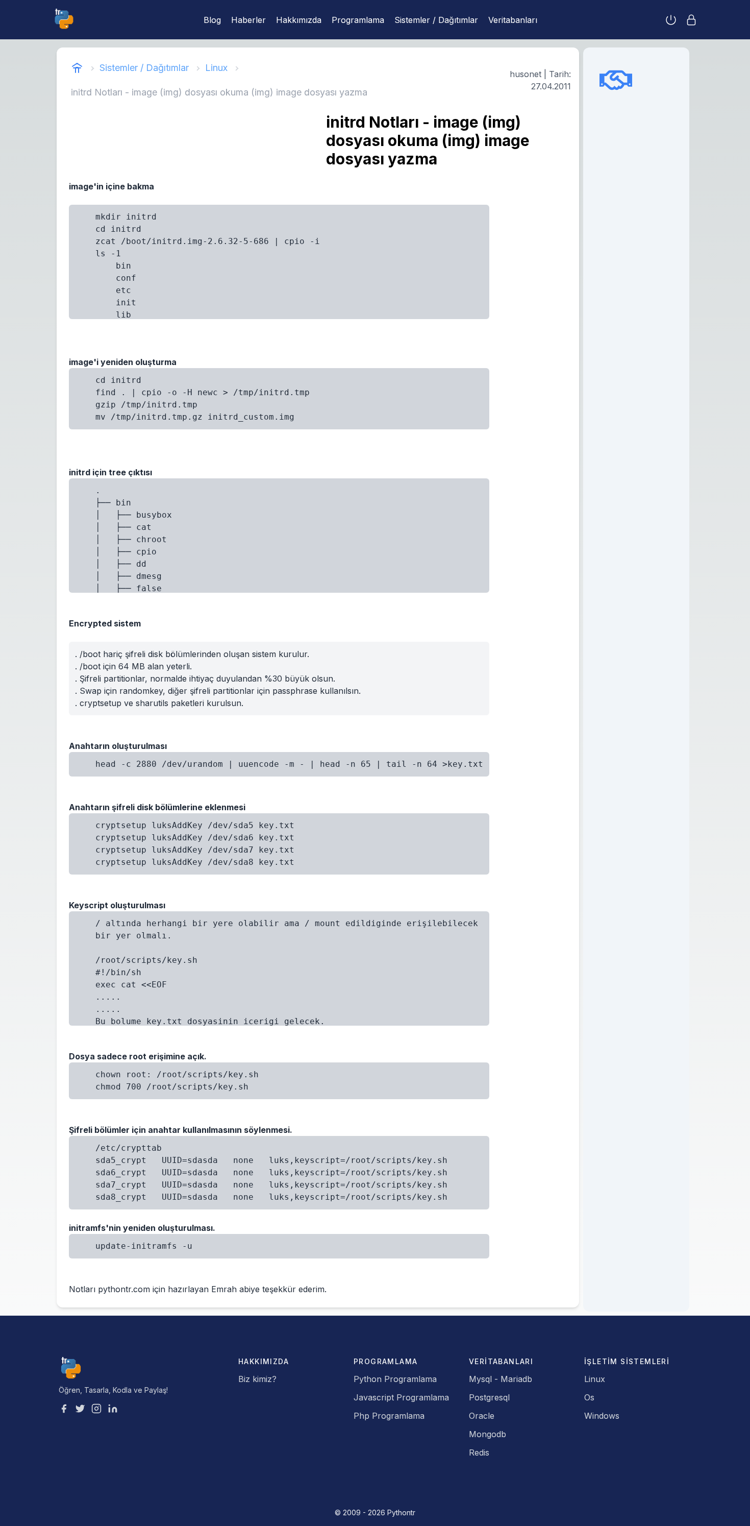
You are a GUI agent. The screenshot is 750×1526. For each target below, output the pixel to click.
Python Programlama (395, 1379)
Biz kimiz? (257, 1379)
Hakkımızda (298, 20)
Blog (212, 20)
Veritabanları (512, 20)
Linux (216, 67)
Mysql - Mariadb (500, 1379)
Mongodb (487, 1434)
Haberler (248, 20)
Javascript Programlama (401, 1397)
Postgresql (489, 1397)
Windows (601, 1416)
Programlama (358, 20)
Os (589, 1397)
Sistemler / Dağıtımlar (436, 20)
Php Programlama (389, 1416)
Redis (479, 1452)
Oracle (481, 1416)
